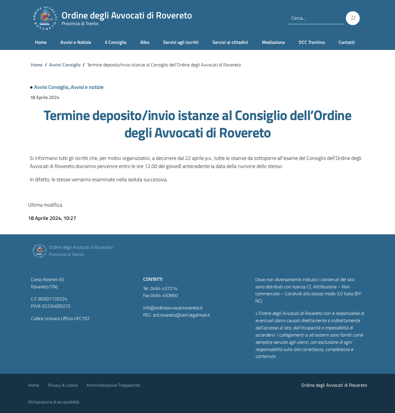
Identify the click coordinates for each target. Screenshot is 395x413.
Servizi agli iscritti (181, 42)
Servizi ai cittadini (230, 42)
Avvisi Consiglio (64, 64)
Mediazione (273, 42)
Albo (144, 42)
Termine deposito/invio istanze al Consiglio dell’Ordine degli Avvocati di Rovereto (197, 123)
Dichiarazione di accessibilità (53, 402)
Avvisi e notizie (87, 87)
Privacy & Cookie (63, 385)
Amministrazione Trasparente (113, 385)
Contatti (347, 42)
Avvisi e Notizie (75, 42)
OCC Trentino (312, 42)
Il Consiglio (115, 42)
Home (41, 42)
